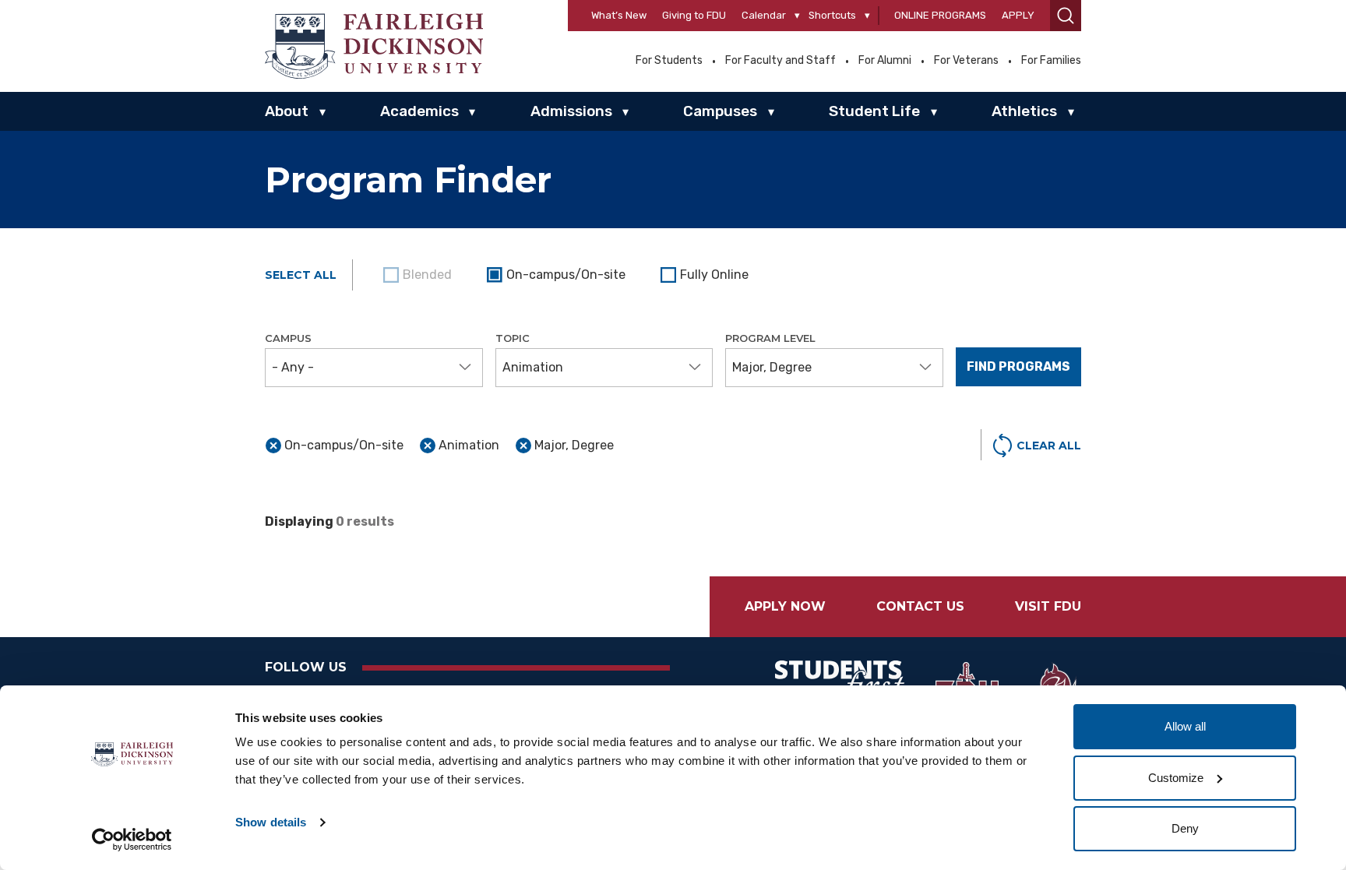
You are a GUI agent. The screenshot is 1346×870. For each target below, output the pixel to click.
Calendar (764, 15)
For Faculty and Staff (780, 61)
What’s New (619, 15)
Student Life (874, 111)
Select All (300, 275)
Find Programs (1018, 366)
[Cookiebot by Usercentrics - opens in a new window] (132, 839)
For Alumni (884, 61)
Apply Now (785, 606)
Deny (1185, 828)
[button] (1065, 15)
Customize (1175, 777)
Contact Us (920, 606)
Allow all (1185, 726)
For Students (669, 61)
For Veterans (966, 61)
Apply (1018, 15)
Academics (419, 111)
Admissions (571, 111)
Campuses (720, 111)
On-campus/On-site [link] (343, 445)
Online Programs (940, 15)
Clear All (1049, 446)
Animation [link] (469, 445)
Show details (270, 822)
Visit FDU (1048, 606)
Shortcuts (832, 15)
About (286, 111)
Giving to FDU (694, 15)
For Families (1051, 61)
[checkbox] (558, 275)
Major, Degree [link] (574, 445)
